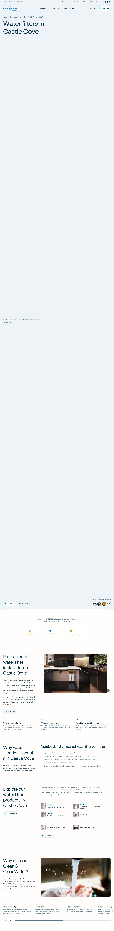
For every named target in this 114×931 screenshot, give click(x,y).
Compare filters (68, 8)
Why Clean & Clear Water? (68, 1)
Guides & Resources (84, 1)
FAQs (77, 1)
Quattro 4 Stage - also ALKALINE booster (90, 807)
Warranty (92, 1)
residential (31, 697)
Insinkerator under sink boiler (56, 827)
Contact (98, 1)
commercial (10, 699)
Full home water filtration (55, 815)
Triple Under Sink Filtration (55, 807)
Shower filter (84, 814)
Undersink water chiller (87, 827)
